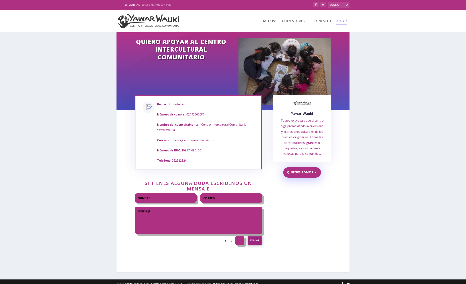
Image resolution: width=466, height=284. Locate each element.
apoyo (341, 21)
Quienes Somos (300, 172)
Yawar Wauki (302, 113)
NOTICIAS (270, 21)
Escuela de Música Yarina (156, 4)
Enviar (254, 240)
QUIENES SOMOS (293, 21)
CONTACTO (322, 21)
